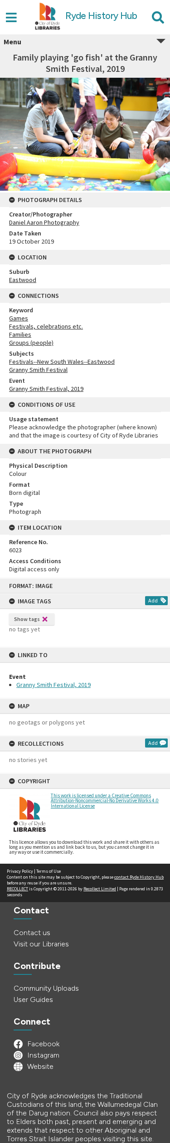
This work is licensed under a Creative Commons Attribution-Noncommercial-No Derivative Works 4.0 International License (105, 800)
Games (18, 318)
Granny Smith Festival (38, 370)
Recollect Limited (99, 889)
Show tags (27, 619)
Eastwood (22, 280)
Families (20, 334)
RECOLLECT (17, 889)
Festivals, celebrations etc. (46, 326)
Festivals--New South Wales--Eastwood (62, 361)
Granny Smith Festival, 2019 (53, 685)
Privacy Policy (20, 871)
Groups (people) (31, 343)
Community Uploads (46, 988)
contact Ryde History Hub (139, 877)
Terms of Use (48, 871)
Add (153, 600)
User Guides (33, 999)
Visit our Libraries (41, 944)
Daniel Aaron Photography (44, 222)
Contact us (32, 932)
